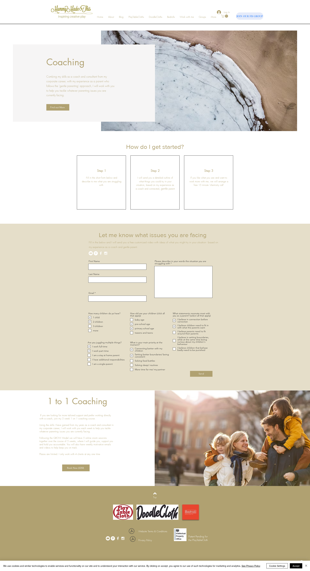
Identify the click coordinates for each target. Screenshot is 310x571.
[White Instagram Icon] (106, 253)
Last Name (94, 274)
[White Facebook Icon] (101, 253)
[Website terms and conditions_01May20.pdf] (131, 531)
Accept (296, 565)
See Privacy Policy (251, 565)
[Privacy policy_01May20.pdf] (132, 539)
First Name (94, 261)
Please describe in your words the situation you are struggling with (180, 262)
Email (91, 293)
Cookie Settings (277, 565)
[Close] (306, 565)
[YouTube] (91, 253)
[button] (187, 17)
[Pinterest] (96, 253)
